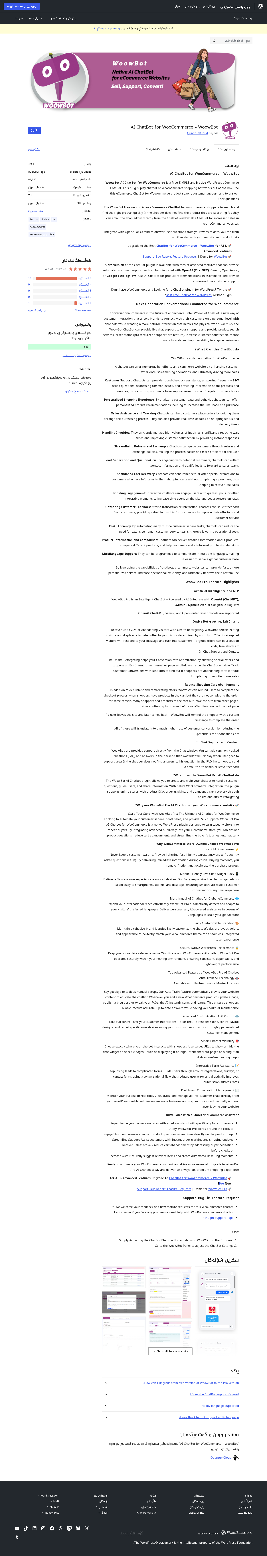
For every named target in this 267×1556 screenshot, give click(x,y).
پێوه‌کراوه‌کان (197, 1507)
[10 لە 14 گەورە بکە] (141, 1271)
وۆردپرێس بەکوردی (208, 1533)
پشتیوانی (34, 149)
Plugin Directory (242, 18)
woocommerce (37, 227)
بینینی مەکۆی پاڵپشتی (76, 355)
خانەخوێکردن (245, 1507)
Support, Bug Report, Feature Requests (170, 256)
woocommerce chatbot (42, 235)
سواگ (103, 1512)
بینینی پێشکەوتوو (79, 245)
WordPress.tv (146, 1512)
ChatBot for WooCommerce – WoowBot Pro (198, 1180)
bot (54, 220)
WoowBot (220, 256)
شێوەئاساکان (196, 1512)
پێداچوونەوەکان (199, 149)
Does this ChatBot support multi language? (209, 1417)
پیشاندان (199, 1495)
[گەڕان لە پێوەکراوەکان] (214, 40)
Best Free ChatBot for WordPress (189, 295)
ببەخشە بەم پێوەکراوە (77, 391)
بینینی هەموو (37, 310)
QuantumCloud (197, 133)
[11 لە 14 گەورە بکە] (141, 1296)
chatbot (45, 220)
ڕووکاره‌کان (198, 1501)
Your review (83, 310)
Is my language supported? (220, 1406)
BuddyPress (50, 1512)
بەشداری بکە (101, 1495)
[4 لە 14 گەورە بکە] (187, 1271)
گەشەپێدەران (148, 1507)
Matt (54, 1501)
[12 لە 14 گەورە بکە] (141, 1321)
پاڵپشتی (151, 1501)
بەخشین (102, 1507)
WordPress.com (48, 1495)
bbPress (53, 1507)
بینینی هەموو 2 (36, 210)
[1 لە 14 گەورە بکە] (234, 1271)
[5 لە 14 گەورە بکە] (187, 1326)
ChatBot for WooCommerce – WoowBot (185, 246)
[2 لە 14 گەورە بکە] (234, 1341)
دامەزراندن (174, 149)
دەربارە (248, 1495)
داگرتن (34, 130)
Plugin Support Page (219, 1218)
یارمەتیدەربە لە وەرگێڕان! (108, 28)
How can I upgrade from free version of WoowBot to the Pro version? (191, 1383)
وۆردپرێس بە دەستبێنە (21, 6)
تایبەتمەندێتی (244, 1512)
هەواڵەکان (246, 1501)
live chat (34, 220)
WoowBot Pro (217, 1189)
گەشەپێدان (152, 149)
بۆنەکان (103, 1501)
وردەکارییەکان (226, 149)
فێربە (153, 1495)
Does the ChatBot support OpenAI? (214, 1394)
